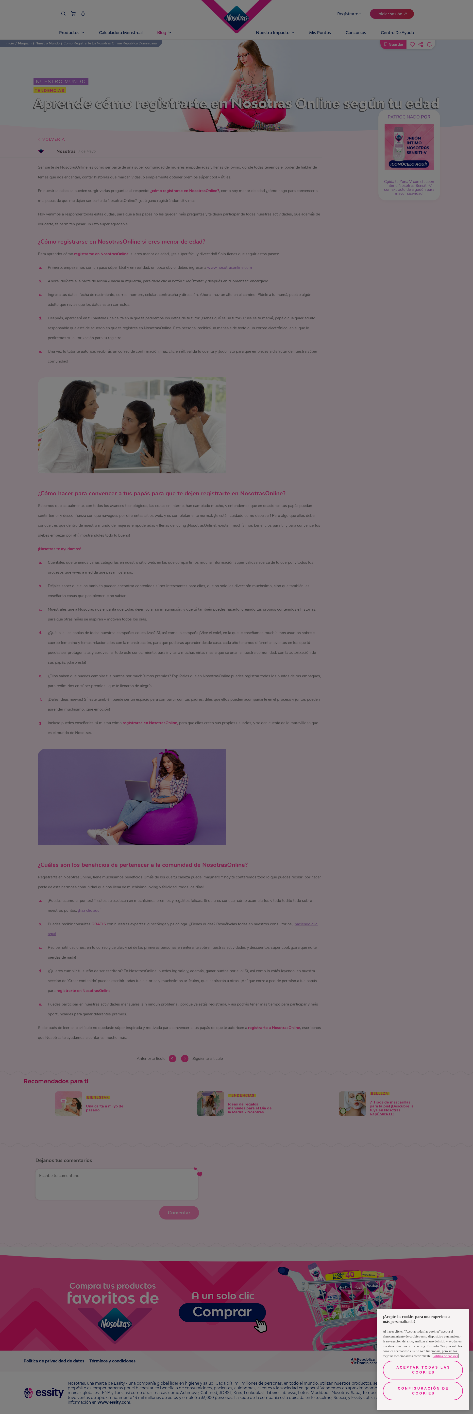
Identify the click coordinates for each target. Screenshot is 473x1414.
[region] (423, 1359)
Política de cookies (445, 1356)
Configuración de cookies (423, 1390)
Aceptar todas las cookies (423, 1369)
